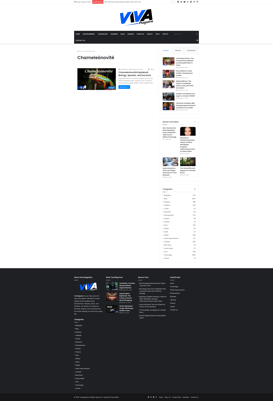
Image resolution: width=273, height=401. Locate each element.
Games (166, 228)
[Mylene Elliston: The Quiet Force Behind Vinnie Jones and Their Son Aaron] (168, 84)
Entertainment (89, 34)
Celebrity (167, 205)
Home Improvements (171, 238)
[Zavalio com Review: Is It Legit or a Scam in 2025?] (168, 97)
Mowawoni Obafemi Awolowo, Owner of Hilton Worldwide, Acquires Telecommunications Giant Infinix (187, 144)
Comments (191, 50)
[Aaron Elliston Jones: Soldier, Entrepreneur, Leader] (168, 74)
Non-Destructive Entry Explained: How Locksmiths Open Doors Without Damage (169, 132)
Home (78, 34)
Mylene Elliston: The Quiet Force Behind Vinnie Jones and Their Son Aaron (185, 84)
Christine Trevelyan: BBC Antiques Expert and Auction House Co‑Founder (186, 105)
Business (114, 34)
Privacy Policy (176, 397)
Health (149, 34)
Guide (166, 232)
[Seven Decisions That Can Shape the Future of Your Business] (170, 161)
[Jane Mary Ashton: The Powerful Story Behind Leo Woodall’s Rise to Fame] (168, 61)
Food (165, 225)
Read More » (124, 87)
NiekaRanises (124, 69)
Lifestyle (140, 34)
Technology (103, 34)
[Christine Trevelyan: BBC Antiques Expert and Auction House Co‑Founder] (168, 106)
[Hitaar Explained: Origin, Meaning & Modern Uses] (112, 309)
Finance (166, 222)
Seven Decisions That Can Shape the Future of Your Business (170, 171)
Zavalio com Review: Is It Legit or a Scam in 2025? (185, 95)
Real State (167, 245)
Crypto (165, 34)
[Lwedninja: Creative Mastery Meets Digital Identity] (112, 286)
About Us (167, 397)
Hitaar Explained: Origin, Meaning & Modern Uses (126, 308)
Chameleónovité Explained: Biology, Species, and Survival (134, 74)
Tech (157, 34)
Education (167, 212)
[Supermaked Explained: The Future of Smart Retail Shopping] (112, 296)
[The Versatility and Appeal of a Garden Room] (188, 161)
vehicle (166, 258)
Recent (178, 50)
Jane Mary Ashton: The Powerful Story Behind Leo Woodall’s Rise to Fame (185, 61)
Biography (167, 195)
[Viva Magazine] (136, 17)
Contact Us (80, 40)
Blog (123, 34)
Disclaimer (186, 397)
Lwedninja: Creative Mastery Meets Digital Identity (127, 285)
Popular (166, 50)
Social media (168, 248)
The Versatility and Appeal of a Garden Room (187, 170)
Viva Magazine (79, 296)
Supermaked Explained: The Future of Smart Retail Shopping (125, 296)
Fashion (131, 34)
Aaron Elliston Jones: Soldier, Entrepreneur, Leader (184, 73)
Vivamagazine (84, 397)
